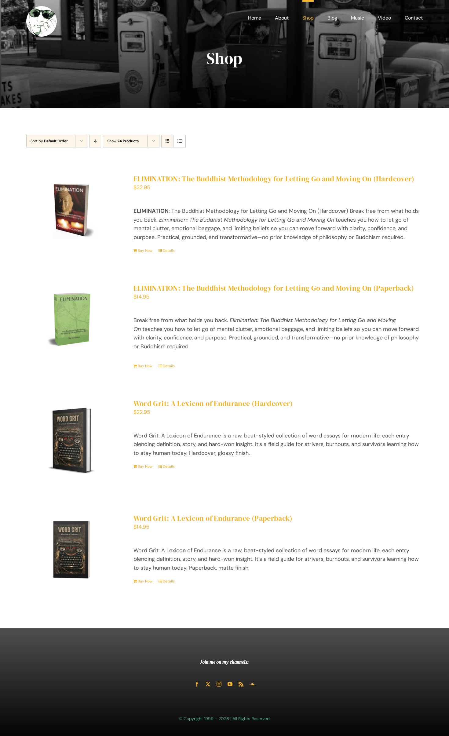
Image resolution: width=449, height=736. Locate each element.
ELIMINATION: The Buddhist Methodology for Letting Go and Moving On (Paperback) (273, 288)
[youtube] (230, 684)
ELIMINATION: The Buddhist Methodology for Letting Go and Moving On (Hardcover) (273, 179)
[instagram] (219, 684)
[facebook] (197, 684)
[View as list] (179, 141)
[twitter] (208, 684)
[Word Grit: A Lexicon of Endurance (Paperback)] (71, 550)
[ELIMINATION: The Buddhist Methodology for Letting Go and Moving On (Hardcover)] (71, 210)
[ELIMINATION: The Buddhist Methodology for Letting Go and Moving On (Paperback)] (71, 319)
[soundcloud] (252, 684)
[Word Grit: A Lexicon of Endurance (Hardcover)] (71, 442)
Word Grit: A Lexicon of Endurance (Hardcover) (213, 403)
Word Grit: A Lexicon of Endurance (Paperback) (213, 518)
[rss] (241, 684)
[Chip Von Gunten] (41, 9)
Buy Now (145, 250)
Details (169, 250)
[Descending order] (95, 141)
